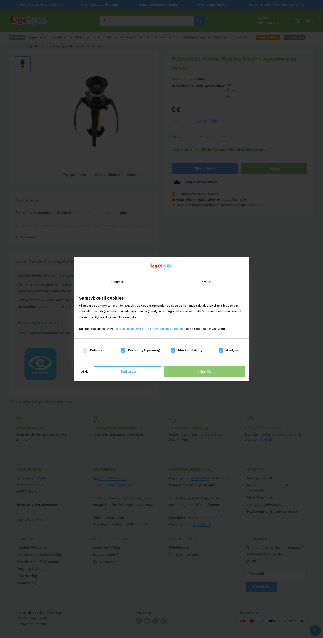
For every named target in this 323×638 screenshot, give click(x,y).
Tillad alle (204, 372)
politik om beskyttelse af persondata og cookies (150, 329)
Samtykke (118, 282)
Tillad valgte (128, 372)
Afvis (85, 372)
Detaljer (206, 282)
